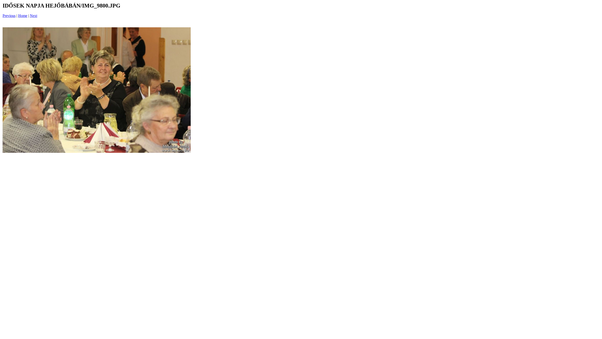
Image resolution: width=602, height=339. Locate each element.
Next (33, 16)
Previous (9, 16)
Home (22, 16)
